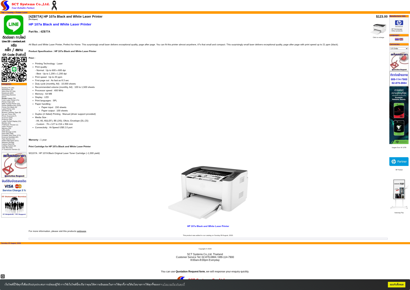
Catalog (9, 12)
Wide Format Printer (9, 104)
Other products (396, 31)
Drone (4, 96)
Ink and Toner (7, 114)
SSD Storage (7, 132)
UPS (3, 130)
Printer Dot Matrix (8, 107)
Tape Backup (7, 139)
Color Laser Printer (9, 100)
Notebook (5, 93)
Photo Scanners (8, 116)
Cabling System (7, 146)
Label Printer (6, 109)
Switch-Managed (8, 140)
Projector (5, 119)
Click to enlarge (378, 37)
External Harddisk (8, 137)
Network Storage (8, 142)
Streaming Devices (9, 95)
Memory (5, 128)
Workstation (6, 89)
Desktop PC (6, 88)
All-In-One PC (7, 91)
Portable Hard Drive (9, 135)
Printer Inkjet (6, 102)
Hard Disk (5, 133)
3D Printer (5, 111)
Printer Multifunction (9, 105)
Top (2, 12)
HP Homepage (396, 29)
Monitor (4, 123)
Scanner (5, 118)
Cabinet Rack (7, 144)
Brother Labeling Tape (10, 112)
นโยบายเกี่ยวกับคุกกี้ (173, 284)
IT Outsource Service (9, 149)
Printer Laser (22, 12)
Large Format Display (10, 121)
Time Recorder (7, 148)
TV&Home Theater (9, 125)
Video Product (7, 126)
